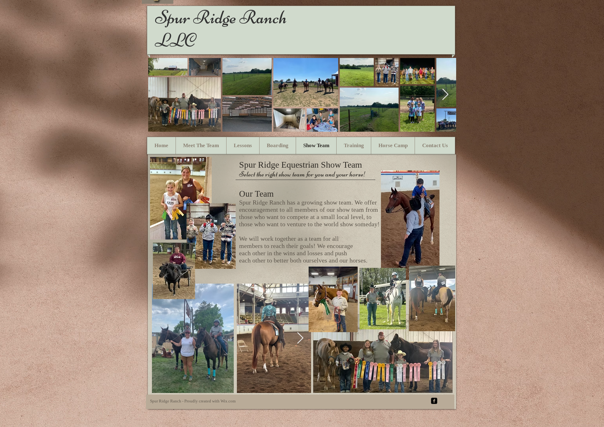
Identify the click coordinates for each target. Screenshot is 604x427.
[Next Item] (445, 95)
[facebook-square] (434, 401)
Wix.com (228, 401)
